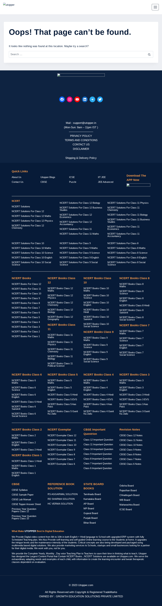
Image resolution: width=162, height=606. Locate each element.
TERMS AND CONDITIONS (81, 140)
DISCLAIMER (81, 148)
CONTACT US (81, 144)
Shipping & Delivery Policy (81, 157)
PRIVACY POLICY (81, 135)
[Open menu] (155, 7)
